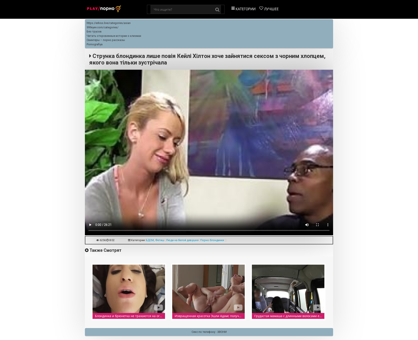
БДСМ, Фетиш (155, 240)
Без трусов (94, 31)
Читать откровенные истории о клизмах (114, 35)
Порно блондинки (212, 240)
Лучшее (271, 9)
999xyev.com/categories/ (102, 27)
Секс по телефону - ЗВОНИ (209, 331)
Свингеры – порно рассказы (106, 40)
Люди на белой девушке (182, 240)
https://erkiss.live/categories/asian (109, 23)
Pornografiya (95, 44)
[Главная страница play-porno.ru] (116, 9)
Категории (245, 9)
